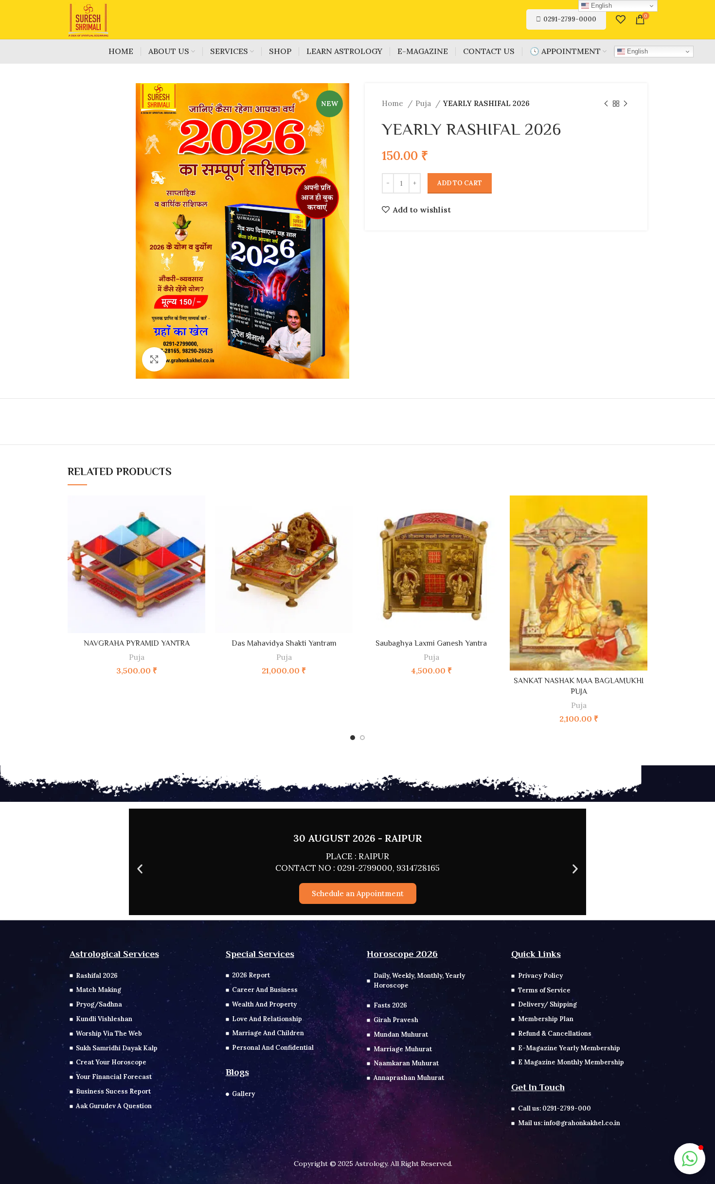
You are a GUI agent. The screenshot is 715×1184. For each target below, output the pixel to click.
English (636, 51)
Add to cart (459, 183)
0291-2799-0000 (569, 19)
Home (393, 103)
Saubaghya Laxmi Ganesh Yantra (431, 643)
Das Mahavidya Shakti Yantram (284, 643)
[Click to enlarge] (154, 359)
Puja (424, 103)
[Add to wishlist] (198, 533)
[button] (140, 869)
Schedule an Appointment (358, 893)
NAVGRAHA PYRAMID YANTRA (137, 643)
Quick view (198, 511)
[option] (97, 84)
